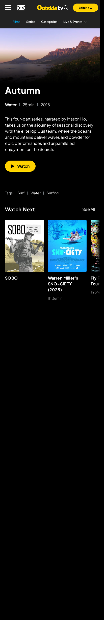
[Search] (66, 8)
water (11, 104)
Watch (23, 166)
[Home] (50, 7)
